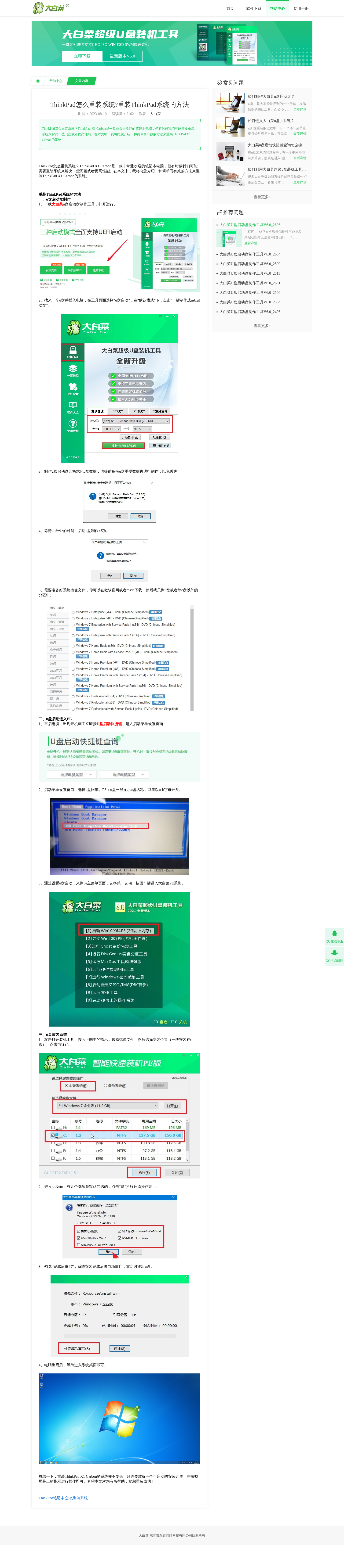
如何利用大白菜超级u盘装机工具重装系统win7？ (277, 169)
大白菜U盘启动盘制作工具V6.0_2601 (250, 283)
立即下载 (82, 56)
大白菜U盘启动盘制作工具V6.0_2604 (250, 254)
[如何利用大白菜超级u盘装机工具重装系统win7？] (230, 182)
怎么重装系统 (76, 1498)
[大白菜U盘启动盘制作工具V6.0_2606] (229, 238)
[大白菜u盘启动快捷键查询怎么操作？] (230, 158)
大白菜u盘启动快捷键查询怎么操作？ (277, 145)
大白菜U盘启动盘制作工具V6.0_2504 (250, 302)
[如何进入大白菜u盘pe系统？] (230, 134)
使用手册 (301, 9)
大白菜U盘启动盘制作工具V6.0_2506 (250, 293)
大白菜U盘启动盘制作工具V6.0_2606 (250, 225)
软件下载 (253, 9)
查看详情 (300, 109)
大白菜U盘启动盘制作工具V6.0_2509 (250, 264)
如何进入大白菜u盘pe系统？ (271, 121)
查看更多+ (262, 197)
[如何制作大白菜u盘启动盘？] (230, 109)
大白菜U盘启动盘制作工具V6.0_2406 (250, 312)
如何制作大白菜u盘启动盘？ (271, 96)
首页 (230, 9)
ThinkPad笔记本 (51, 1498)
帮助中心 (277, 9)
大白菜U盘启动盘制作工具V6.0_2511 (250, 273)
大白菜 (155, 114)
